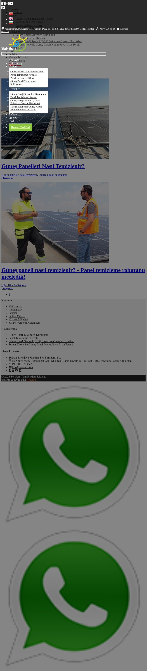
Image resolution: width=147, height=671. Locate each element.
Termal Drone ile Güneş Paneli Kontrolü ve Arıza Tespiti (26, 108)
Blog (11, 120)
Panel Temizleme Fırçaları (23, 74)
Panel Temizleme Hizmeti (23, 97)
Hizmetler (14, 88)
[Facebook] (3, 3)
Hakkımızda (15, 63)
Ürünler (13, 66)
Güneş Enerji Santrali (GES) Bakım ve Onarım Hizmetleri (25, 102)
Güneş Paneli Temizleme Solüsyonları (22, 82)
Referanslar (15, 114)
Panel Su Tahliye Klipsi (22, 78)
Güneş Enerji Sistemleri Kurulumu (28, 94)
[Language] (11, 14)
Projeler (13, 117)
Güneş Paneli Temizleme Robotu (27, 71)
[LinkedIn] (3, 7)
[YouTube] (11, 3)
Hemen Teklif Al (20, 127)
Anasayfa (14, 59)
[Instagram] (7, 3)
